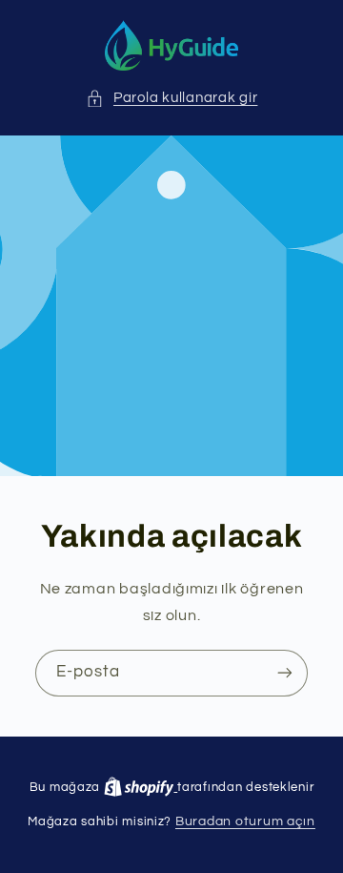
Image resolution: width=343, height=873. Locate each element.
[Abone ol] (285, 673)
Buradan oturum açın (245, 821)
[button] (172, 98)
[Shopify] (140, 787)
